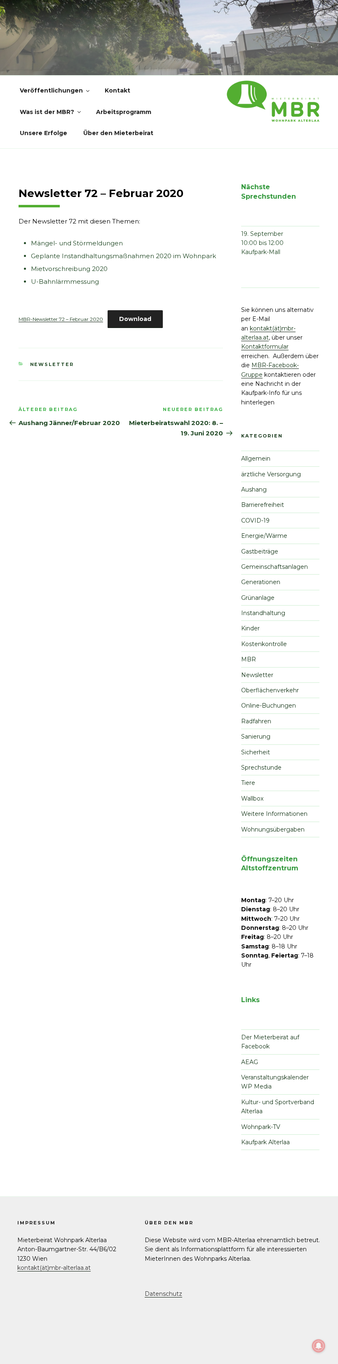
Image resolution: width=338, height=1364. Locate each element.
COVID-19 (255, 520)
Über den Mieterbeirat (118, 133)
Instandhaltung (263, 613)
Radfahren (256, 721)
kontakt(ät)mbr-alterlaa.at (54, 1267)
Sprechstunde (261, 767)
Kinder (250, 628)
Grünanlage (258, 597)
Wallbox (252, 798)
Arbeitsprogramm (123, 112)
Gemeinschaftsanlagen (274, 566)
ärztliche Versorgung (271, 474)
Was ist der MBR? (47, 112)
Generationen (260, 582)
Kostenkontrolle (264, 644)
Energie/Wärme (264, 535)
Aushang (254, 489)
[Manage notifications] (318, 1345)
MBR (248, 659)
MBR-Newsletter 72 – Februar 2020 (61, 319)
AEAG (249, 1062)
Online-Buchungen (268, 705)
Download (135, 319)
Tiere (248, 783)
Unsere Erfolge (43, 133)
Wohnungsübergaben (273, 829)
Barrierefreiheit (262, 505)
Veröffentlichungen (51, 90)
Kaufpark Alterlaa (265, 1142)
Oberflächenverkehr (270, 690)
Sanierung (255, 736)
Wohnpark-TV (260, 1127)
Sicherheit (255, 752)
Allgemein (255, 458)
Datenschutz (163, 1293)
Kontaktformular (265, 346)
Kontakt (117, 90)
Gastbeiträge (259, 551)
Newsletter (52, 364)
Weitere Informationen (274, 813)
